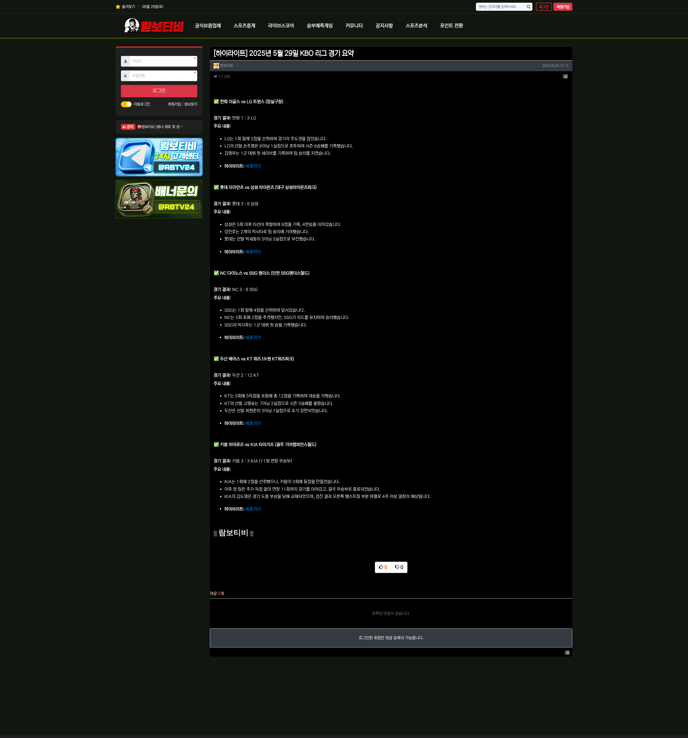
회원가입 (563, 7)
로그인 (544, 7)
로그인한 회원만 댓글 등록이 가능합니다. (391, 638)
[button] (565, 77)
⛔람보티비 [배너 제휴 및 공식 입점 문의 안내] (160, 127)
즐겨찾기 (128, 7)
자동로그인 (142, 104)
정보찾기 (190, 104)
